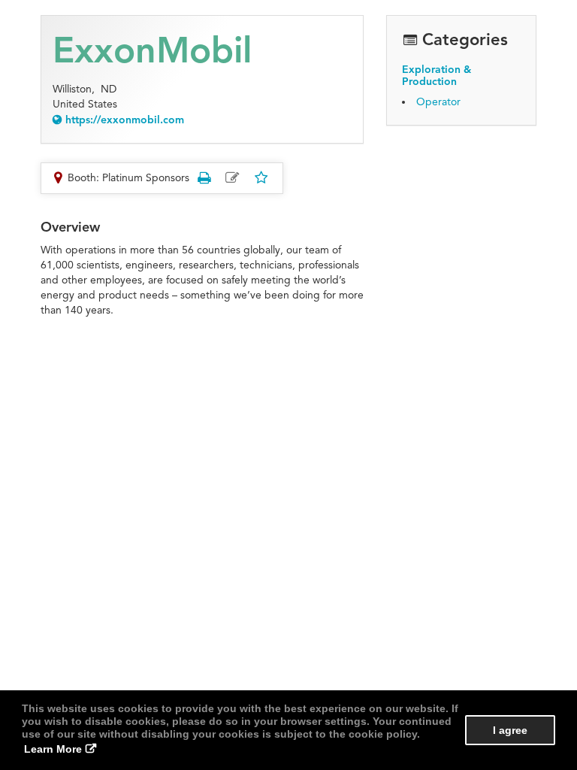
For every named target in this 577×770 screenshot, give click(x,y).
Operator (438, 101)
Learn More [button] (53, 749)
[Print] (203, 177)
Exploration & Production (436, 75)
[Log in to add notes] (232, 178)
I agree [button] (510, 730)
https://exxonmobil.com (124, 120)
